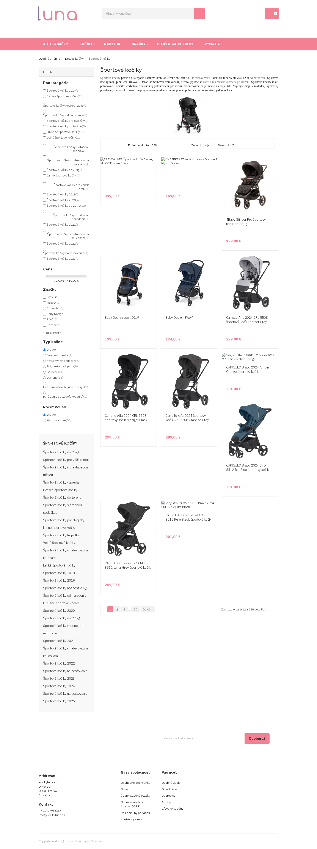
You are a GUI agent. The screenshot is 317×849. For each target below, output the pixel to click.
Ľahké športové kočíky (63, 175)
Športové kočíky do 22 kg (66, 206)
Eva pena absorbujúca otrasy (65, 387)
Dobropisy (168, 795)
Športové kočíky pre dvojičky (68, 121)
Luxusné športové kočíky (65, 132)
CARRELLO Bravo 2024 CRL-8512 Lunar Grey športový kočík (128, 565)
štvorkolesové (59, 420)
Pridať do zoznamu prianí (274, 197)
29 (135, 609)
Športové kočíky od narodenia (65, 115)
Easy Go (54, 297)
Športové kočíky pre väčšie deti (66, 460)
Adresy (166, 802)
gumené (55, 377)
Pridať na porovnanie (274, 205)
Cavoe (53, 325)
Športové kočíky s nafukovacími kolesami (65, 554)
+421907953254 (50, 811)
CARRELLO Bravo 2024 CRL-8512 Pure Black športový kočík (188, 517)
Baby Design (57, 314)
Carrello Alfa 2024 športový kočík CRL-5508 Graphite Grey (187, 418)
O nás (125, 789)
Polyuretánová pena (62, 366)
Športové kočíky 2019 (63, 90)
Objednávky (170, 789)
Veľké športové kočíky (64, 137)
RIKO (52, 319)
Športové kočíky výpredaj (61, 482)
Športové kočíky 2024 (59, 686)
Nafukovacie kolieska (63, 361)
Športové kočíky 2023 (63, 259)
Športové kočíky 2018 (63, 194)
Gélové (54, 372)
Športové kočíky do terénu (66, 126)
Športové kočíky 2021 (63, 224)
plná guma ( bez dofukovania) (65, 396)
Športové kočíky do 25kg (65, 170)
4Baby (53, 302)
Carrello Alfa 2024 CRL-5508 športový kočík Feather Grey (247, 319)
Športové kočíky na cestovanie (65, 253)
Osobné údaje (171, 783)
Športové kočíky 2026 (59, 701)
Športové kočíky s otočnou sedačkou (62, 509)
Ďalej (147, 609)
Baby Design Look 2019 (122, 317)
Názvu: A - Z (244, 145)
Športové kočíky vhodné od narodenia (63, 629)
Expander (55, 308)
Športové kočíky (60, 443)
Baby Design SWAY (179, 317)
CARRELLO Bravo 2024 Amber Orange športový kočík (247, 369)
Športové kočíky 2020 (63, 200)
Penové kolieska (59, 355)
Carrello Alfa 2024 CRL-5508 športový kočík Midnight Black (126, 418)
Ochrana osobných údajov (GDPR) (133, 804)
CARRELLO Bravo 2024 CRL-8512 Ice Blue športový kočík (247, 467)
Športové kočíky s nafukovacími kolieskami (65, 652)
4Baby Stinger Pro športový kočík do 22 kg (246, 221)
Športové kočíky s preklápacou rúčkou (65, 471)
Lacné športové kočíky (59, 528)
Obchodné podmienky (135, 783)
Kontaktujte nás (131, 819)
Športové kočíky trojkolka (61, 535)
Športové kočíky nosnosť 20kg (65, 106)
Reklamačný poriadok (135, 813)
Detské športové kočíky (65, 96)
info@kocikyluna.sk (52, 815)
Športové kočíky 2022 (63, 243)
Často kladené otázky (135, 795)
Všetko (51, 349)
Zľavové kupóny (172, 808)
